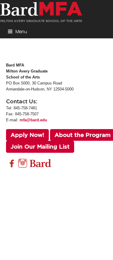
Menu (21, 31)
